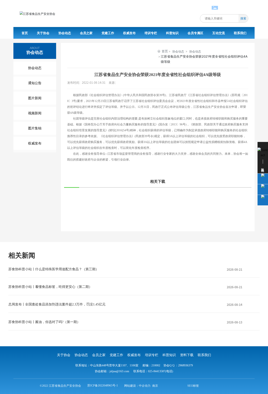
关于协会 (63, 355)
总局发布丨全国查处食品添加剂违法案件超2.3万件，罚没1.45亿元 (57, 304)
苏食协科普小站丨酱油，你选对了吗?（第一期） (44, 322)
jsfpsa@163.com (119, 371)
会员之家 (99, 355)
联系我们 (204, 355)
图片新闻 (34, 98)
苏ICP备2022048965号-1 (102, 385)
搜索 (243, 18)
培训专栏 (151, 355)
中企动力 (145, 385)
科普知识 (169, 355)
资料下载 (186, 355)
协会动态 (34, 68)
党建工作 (116, 355)
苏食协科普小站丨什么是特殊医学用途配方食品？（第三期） (53, 269)
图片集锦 (34, 128)
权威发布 (34, 143)
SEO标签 (193, 385)
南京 (155, 385)
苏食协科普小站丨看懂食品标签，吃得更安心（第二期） (50, 286)
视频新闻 (34, 113)
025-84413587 (233, 8)
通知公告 (34, 83)
